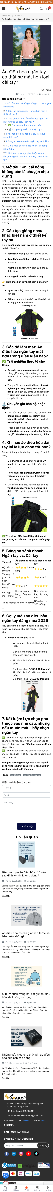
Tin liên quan (26, 837)
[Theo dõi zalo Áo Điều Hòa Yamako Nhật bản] (13, 1154)
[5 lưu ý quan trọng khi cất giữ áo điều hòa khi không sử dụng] (26, 976)
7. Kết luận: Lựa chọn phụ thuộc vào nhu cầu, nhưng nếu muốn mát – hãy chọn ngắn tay (25, 156)
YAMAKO (25, 1120)
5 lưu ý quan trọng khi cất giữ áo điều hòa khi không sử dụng (26, 995)
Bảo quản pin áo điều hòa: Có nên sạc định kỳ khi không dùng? (24, 874)
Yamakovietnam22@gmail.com (28, 1115)
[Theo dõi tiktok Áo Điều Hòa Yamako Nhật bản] (36, 1154)
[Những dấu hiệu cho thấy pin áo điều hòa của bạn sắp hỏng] (26, 1037)
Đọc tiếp (6, 895)
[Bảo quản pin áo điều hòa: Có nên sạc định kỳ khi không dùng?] (26, 854)
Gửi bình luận (26, 826)
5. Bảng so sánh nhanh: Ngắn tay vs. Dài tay (28, 141)
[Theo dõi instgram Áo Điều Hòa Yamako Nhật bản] (21, 1154)
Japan (42, 1120)
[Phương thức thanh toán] (21, 1173)
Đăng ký (43, 1145)
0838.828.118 (27, 1111)
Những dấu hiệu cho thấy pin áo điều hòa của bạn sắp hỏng (26, 1056)
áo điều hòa (15, 775)
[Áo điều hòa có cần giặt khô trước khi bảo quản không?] (26, 915)
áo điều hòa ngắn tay (32, 775)
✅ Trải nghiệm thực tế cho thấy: (25, 125)
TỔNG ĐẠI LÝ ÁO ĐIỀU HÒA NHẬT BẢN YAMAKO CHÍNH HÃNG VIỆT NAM (25, 2)
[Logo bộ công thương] (26, 1164)
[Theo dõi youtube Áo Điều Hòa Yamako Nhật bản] (28, 1154)
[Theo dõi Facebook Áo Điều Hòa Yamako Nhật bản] (6, 1154)
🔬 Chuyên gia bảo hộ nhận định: (26, 129)
